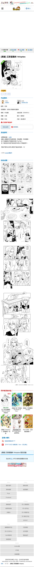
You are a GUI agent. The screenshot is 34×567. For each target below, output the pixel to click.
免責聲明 (25, 489)
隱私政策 (25, 485)
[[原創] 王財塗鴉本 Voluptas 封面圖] (11, 74)
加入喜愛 (21, 49)
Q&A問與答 (8, 535)
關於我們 (8, 485)
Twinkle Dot (24, 102)
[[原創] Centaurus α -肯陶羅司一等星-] (6, 421)
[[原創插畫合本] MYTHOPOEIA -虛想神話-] (17, 421)
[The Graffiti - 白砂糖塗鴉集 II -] (28, 421)
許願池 (8, 512)
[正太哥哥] (17, 3)
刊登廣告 (25, 527)
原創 (9, 94)
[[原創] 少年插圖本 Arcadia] (28, 400)
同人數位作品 (25, 516)
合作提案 (25, 531)
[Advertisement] (17, 29)
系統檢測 (8, 539)
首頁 (2, 563)
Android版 (17, 546)
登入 (29, 8)
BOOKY (25, 520)
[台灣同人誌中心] (16, 8)
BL (2, 94)
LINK (10, 137)
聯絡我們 (8, 504)
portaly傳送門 (8, 153)
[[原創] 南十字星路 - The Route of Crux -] (17, 400)
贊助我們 (25, 535)
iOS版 (17, 550)
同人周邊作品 (25, 512)
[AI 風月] (17, 465)
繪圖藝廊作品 (8, 527)
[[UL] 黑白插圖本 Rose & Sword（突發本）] (6, 400)
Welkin (7, 102)
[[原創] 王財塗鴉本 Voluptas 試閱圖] (17, 178)
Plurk (8, 493)
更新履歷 (8, 489)
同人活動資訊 (25, 504)
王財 (5, 94)
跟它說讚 (13, 49)
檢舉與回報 (8, 508)
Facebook (8, 497)
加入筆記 (30, 49)
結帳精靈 (17, 554)
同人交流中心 (8, 531)
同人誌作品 (25, 508)
